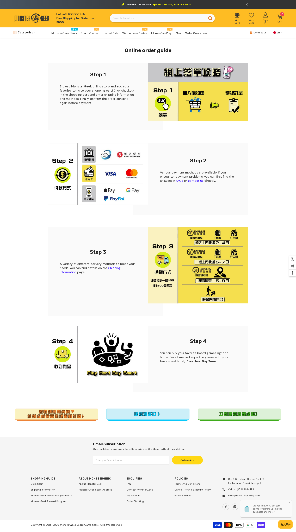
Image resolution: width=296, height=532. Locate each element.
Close (246, 4)
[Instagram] (235, 507)
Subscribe (187, 460)
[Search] (162, 18)
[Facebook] (226, 507)
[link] (198, 92)
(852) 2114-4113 (245, 489)
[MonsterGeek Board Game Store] (198, 265)
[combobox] (158, 18)
